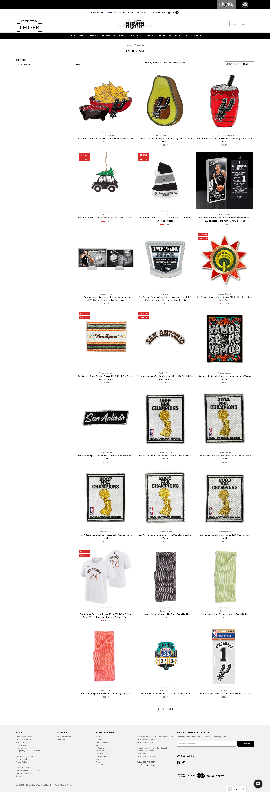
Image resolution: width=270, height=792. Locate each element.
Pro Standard (101, 753)
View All (99, 765)
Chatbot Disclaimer (24, 736)
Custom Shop (194, 35)
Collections (76, 35)
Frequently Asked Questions (28, 751)
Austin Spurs (61, 739)
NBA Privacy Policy (23, 739)
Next (169, 709)
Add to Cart (105, 101)
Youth (134, 35)
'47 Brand (100, 748)
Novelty (164, 35)
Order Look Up (126, 12)
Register (149, 12)
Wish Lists (160, 12)
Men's (92, 35)
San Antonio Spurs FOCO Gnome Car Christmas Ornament (106, 217)
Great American (103, 756)
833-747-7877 (99, 12)
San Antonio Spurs (63, 736)
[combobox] (236, 789)
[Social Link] (178, 762)
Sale (177, 35)
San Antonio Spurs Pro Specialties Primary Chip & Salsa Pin (106, 138)
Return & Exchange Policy (26, 756)
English (237, 789)
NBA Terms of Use (23, 742)
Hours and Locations (24, 765)
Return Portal (21, 759)
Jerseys (149, 35)
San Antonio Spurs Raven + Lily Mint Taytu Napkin (224, 614)
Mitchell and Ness (103, 742)
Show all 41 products (176, 63)
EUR (113, 12)
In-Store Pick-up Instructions (27, 770)
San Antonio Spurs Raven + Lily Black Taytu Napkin (165, 614)
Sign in (140, 12)
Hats (121, 35)
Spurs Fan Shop (102, 751)
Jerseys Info (21, 748)
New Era (99, 739)
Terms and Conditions (25, 767)
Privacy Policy (21, 762)
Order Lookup (21, 745)
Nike (98, 736)
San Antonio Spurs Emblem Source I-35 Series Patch (165, 693)
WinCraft (100, 745)
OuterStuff (100, 759)
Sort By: (229, 63)
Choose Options (105, 577)
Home (128, 45)
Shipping (19, 753)
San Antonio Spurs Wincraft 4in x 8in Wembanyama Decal (224, 693)
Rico (98, 762)
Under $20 (139, 45)
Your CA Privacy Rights (25, 773)
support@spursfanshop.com (156, 765)
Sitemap (19, 776)
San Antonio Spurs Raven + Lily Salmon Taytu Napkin (105, 693)
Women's (107, 35)
